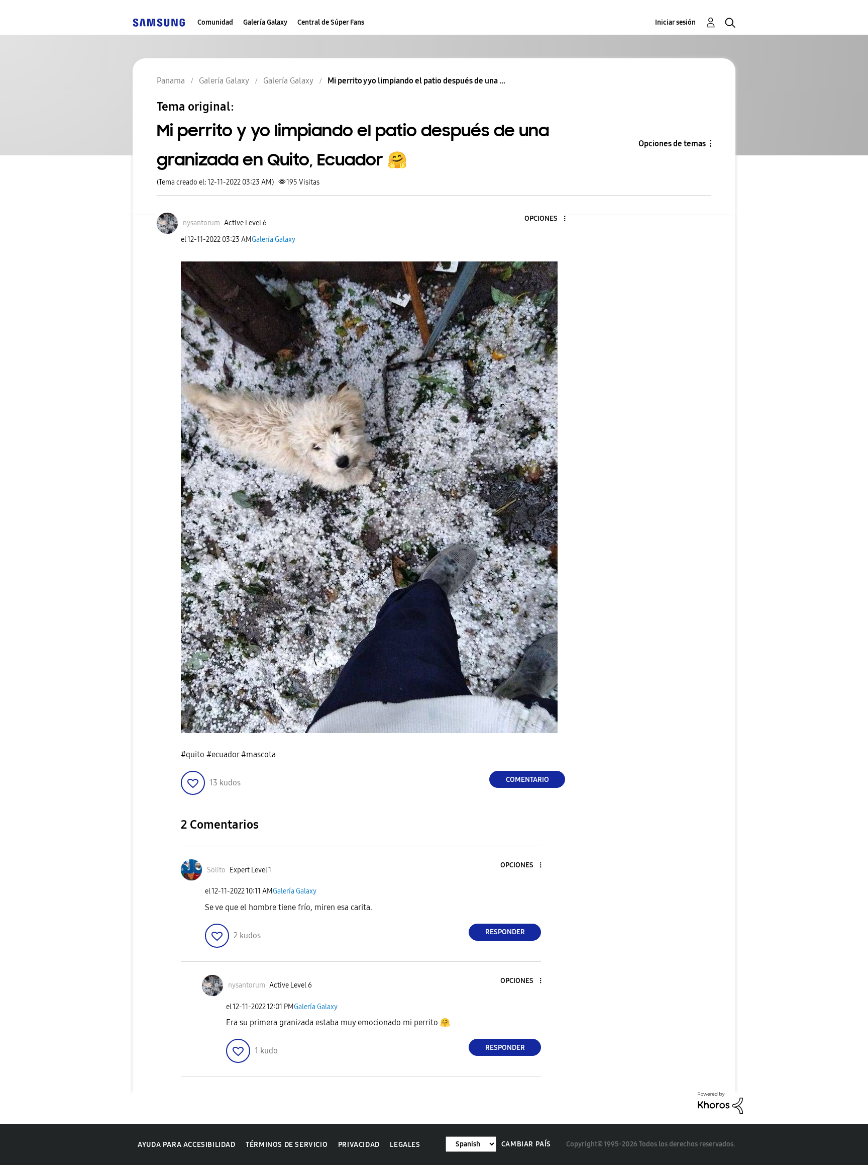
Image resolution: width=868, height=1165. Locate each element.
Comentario (527, 779)
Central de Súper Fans (330, 22)
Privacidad (359, 1144)
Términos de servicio (287, 1144)
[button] (548, 219)
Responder (505, 932)
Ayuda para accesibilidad (186, 1144)
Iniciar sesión (675, 22)
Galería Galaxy (265, 22)
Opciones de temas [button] (672, 143)
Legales (405, 1144)
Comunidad (215, 22)
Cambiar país (526, 1144)
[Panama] (159, 22)
